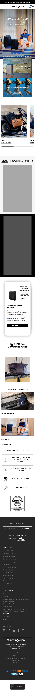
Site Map (16, 663)
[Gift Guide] (17, 427)
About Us (6, 594)
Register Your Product (9, 573)
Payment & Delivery (9, 562)
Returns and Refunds (9, 556)
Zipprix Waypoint (7, 414)
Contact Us (6, 564)
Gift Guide (5, 439)
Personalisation (8, 575)
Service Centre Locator (10, 567)
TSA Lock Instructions (10, 570)
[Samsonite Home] (17, 7)
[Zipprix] (17, 401)
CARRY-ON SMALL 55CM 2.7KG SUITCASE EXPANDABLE (24, 292)
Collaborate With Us (9, 553)
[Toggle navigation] (33, 6)
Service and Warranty (9, 559)
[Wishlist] (7, 6)
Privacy (15, 655)
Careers (5, 596)
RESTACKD (23, 287)
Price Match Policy (8, 551)
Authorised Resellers (9, 604)
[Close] (23, 684)
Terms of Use (16, 653)
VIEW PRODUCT (17, 325)
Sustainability (7, 606)
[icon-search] (3, 6)
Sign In (5, 619)
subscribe (26, 528)
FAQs (4, 581)
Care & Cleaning (8, 578)
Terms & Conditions (9, 584)
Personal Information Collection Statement (15, 659)
